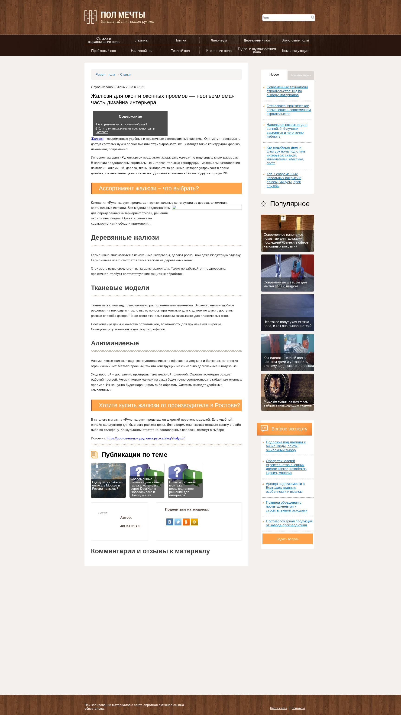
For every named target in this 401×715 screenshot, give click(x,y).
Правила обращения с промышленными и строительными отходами (286, 506)
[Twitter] (178, 520)
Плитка (180, 40)
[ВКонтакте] (170, 520)
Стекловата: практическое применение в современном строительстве (289, 110)
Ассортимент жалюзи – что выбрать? (121, 124)
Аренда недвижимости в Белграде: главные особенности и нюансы (285, 487)
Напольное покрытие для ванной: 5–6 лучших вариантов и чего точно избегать (287, 130)
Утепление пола (219, 51)
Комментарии (301, 75)
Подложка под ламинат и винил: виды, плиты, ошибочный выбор (286, 446)
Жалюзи (97, 138)
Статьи (125, 74)
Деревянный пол (257, 40)
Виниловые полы (295, 40)
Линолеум (219, 40)
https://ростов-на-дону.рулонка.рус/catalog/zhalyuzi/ (145, 438)
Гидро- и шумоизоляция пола (257, 50)
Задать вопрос (288, 539)
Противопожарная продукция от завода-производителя (289, 523)
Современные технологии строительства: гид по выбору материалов (287, 91)
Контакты (298, 708)
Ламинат (142, 40)
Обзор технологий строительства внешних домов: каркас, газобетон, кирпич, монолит (286, 467)
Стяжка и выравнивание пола (104, 40)
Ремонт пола (105, 74)
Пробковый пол (103, 51)
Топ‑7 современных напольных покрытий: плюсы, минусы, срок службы (284, 180)
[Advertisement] (287, 618)
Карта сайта (278, 708)
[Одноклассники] (186, 520)
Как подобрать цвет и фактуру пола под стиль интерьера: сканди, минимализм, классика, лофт (286, 155)
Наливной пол (142, 51)
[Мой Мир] (194, 520)
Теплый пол (180, 51)
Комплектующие (295, 51)
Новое (274, 74)
